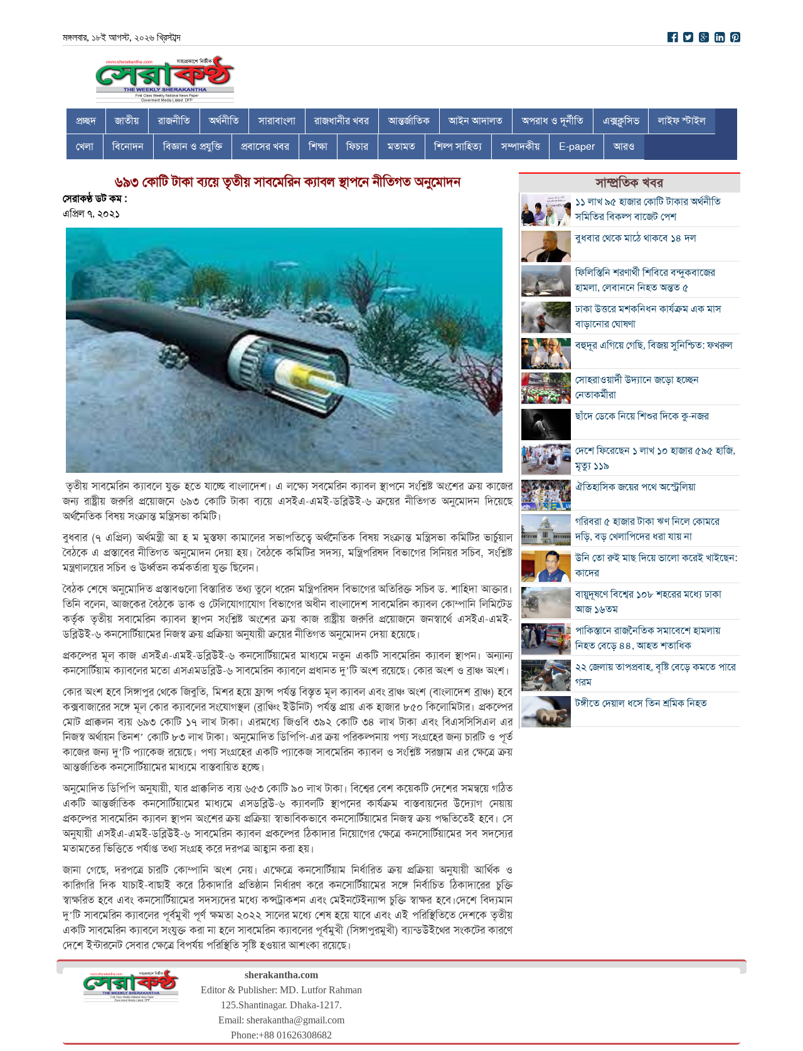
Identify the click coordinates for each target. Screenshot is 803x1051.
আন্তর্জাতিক (409, 121)
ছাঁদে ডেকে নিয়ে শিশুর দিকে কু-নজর (642, 416)
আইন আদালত (476, 121)
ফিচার (357, 146)
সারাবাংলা (276, 121)
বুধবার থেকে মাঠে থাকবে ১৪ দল (635, 238)
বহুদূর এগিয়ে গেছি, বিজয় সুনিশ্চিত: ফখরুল (654, 345)
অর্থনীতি (224, 121)
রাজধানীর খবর (341, 121)
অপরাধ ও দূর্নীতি (552, 121)
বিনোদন (128, 146)
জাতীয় (127, 121)
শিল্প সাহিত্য (458, 146)
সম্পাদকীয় (520, 146)
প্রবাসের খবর (265, 146)
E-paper (577, 146)
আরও (624, 146)
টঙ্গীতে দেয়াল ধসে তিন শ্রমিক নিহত (641, 703)
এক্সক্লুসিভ (621, 121)
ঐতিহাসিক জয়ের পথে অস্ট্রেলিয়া (635, 487)
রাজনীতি (174, 121)
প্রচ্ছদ (86, 121)
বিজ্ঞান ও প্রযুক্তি (192, 146)
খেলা (84, 146)
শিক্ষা (318, 146)
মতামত (401, 146)
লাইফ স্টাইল (682, 121)
